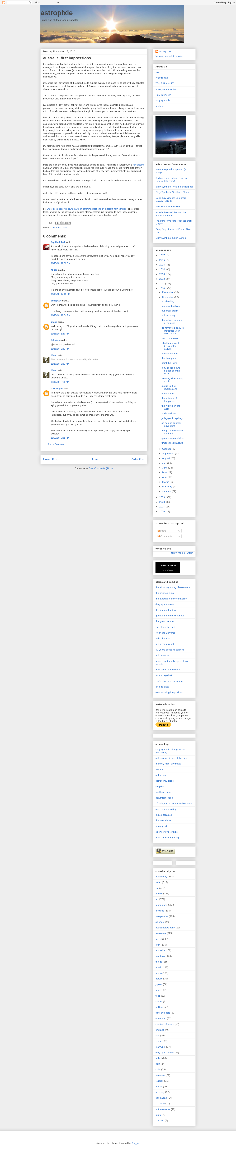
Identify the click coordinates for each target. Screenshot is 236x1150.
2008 (162, 502)
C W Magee (57, 388)
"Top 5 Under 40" (164, 83)
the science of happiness (169, 399)
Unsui (54, 355)
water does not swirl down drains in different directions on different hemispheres (86, 209)
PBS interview (163, 94)
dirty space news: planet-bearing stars (171, 370)
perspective (161, 916)
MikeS (54, 270)
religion (159, 1080)
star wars (160, 1046)
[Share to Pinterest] (69, 223)
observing (160, 1018)
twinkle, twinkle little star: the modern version (170, 214)
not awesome (162, 1109)
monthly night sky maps (168, 763)
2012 (162, 278)
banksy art (161, 826)
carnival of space (164, 1024)
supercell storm (170, 310)
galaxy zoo (161, 775)
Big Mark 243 (58, 242)
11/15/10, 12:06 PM (60, 263)
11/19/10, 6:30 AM (60, 364)
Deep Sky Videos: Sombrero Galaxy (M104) (170, 199)
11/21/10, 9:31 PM (60, 438)
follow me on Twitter (182, 552)
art (156, 899)
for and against (163, 675)
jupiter (158, 984)
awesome (160, 933)
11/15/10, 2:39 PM (60, 348)
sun (157, 1035)
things (158, 961)
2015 (162, 264)
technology (161, 905)
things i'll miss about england (172, 432)
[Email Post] (50, 223)
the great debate (164, 621)
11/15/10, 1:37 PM (60, 333)
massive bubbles (171, 306)
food (157, 995)
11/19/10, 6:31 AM (60, 382)
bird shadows (169, 413)
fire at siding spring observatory (172, 587)
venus (158, 1041)
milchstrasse (162, 655)
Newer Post (50, 459)
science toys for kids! (166, 831)
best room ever (170, 338)
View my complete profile (169, 56)
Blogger (135, 1143)
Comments (166, 536)
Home (94, 459)
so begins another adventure (171, 424)
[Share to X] (63, 223)
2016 (162, 260)
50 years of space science (169, 649)
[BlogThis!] (60, 223)
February (167, 486)
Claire (54, 322)
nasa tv (159, 769)
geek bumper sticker (173, 438)
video (158, 882)
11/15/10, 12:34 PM (60, 315)
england (159, 1029)
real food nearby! (164, 792)
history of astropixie (166, 89)
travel (64, 227)
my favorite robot (164, 644)
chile (158, 1069)
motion (159, 106)
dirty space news (164, 604)
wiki (157, 72)
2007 (162, 506)
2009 (162, 497)
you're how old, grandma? (169, 681)
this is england (169, 358)
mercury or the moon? (167, 669)
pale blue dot (162, 638)
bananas (160, 1075)
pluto (158, 1115)
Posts (163, 530)
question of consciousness (169, 615)
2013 (162, 274)
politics (159, 1007)
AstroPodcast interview (167, 206)
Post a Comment (56, 444)
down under (168, 393)
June (165, 467)
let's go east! (162, 686)
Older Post (137, 459)
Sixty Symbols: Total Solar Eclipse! (174, 186)
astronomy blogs (164, 780)
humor (159, 893)
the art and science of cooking (172, 321)
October (167, 448)
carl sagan (161, 1097)
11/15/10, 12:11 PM (60, 294)
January (167, 491)
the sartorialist (163, 820)
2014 (162, 269)
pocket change (170, 353)
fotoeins (55, 340)
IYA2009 (160, 1103)
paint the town (169, 362)
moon (158, 973)
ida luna (159, 1120)
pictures (159, 910)
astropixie (56, 13)
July (164, 463)
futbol (158, 1058)
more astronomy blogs (167, 837)
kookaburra (138, 164)
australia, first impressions (169, 387)
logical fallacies (163, 814)
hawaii (158, 1086)
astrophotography (165, 927)
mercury (159, 1092)
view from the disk (165, 627)
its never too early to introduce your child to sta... (173, 330)
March (166, 481)
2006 (162, 511)
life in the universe (165, 632)
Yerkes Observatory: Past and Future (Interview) (171, 179)
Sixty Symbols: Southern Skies (172, 192)
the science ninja (164, 593)
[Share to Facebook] (66, 223)
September (168, 453)
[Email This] (56, 223)
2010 (162, 288)
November (168, 297)
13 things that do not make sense (173, 803)
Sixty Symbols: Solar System (171, 237)
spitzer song (168, 315)
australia (56, 227)
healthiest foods (164, 797)
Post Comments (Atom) (101, 468)
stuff (157, 944)
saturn (158, 1001)
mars (158, 990)
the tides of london (165, 610)
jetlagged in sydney (172, 418)
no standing (168, 301)
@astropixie (161, 77)
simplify (159, 786)
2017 (162, 255)
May (165, 472)
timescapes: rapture (172, 442)
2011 (162, 283)
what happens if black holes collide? (170, 346)
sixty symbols (162, 100)
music (158, 967)
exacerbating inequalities (169, 692)
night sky (160, 956)
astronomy (161, 876)
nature (159, 978)
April (165, 477)
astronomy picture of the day (171, 758)
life (157, 888)
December (168, 292)
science (159, 921)
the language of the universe (171, 598)
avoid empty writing (166, 809)
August (166, 458)
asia (157, 1063)
